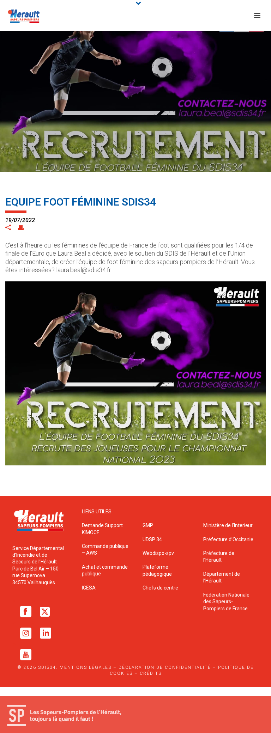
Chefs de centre (160, 588)
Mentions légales (86, 667)
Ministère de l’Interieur (228, 525)
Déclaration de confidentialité (165, 667)
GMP (148, 525)
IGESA (89, 588)
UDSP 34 (152, 539)
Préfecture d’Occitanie (228, 539)
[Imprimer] (24, 227)
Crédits (151, 673)
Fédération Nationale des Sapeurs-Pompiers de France (226, 601)
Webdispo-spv (158, 553)
